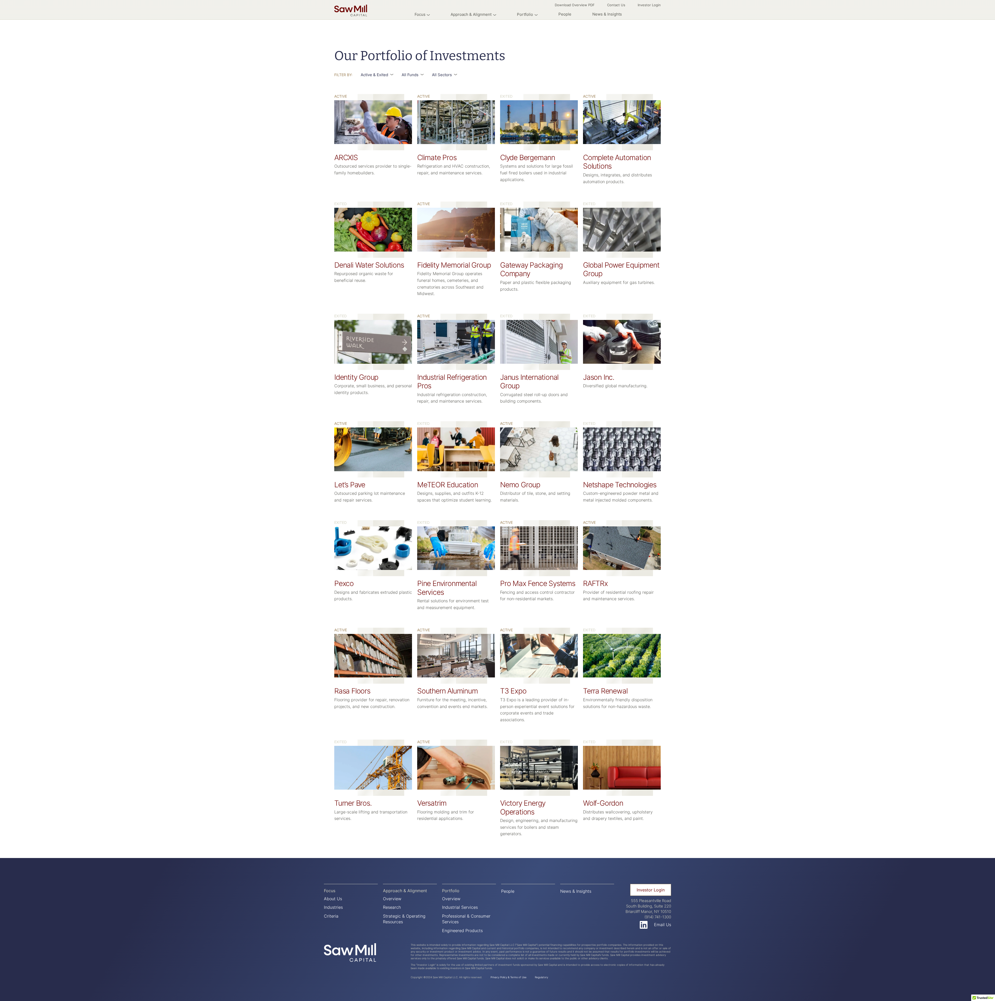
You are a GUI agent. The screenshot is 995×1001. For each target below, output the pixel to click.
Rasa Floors (352, 691)
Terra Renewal (605, 691)
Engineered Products (462, 930)
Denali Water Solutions (369, 265)
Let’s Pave (349, 484)
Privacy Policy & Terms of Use (509, 977)
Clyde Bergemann (527, 157)
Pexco (344, 583)
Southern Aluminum (447, 691)
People (564, 14)
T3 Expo (513, 691)
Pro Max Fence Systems (537, 583)
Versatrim (431, 803)
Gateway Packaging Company (531, 269)
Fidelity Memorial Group (454, 265)
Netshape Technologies (619, 484)
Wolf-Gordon (603, 803)
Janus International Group (529, 381)
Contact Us (616, 5)
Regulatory (541, 977)
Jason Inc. (598, 377)
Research (392, 907)
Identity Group (356, 377)
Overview (392, 898)
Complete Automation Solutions (617, 162)
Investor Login (649, 5)
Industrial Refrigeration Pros (452, 381)
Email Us (662, 924)
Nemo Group (520, 484)
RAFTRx (595, 583)
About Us (333, 898)
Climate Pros (437, 157)
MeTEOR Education (447, 484)
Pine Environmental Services (446, 588)
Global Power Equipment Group (621, 269)
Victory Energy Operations (522, 807)
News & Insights (607, 14)
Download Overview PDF (575, 5)
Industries (333, 907)
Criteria (331, 916)
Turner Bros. (353, 803)
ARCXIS (346, 157)
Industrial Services (460, 907)
